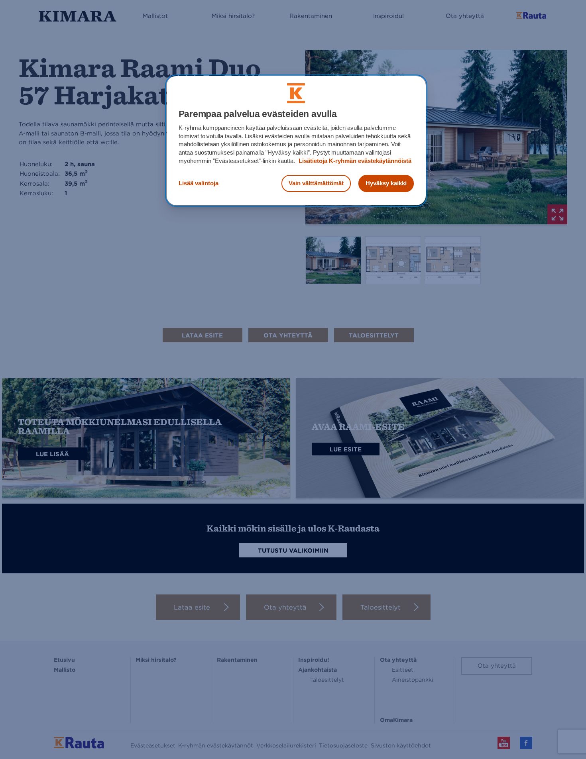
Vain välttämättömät (316, 183)
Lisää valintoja (198, 183)
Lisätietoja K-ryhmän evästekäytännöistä (354, 160)
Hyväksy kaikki (386, 183)
